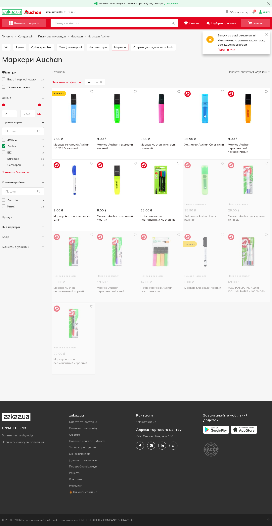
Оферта (74, 434)
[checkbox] (3, 79)
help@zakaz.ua (146, 422)
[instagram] (151, 446)
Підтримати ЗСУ (53, 11)
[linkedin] (162, 446)
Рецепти (74, 473)
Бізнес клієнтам (79, 454)
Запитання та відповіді (17, 435)
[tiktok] (173, 446)
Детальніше (171, 3)
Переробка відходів (83, 466)
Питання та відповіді (83, 428)
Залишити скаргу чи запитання (23, 442)
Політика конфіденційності (87, 441)
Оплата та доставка (83, 422)
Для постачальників (83, 460)
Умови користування (83, 447)
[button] (237, 12)
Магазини (75, 485)
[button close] (269, 3)
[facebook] (140, 446)
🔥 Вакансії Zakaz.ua (83, 492)
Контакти (75, 479)
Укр (70, 11)
